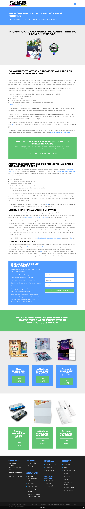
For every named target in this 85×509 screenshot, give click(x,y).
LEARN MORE (18, 379)
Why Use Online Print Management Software (34, 489)
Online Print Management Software (36, 217)
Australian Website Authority (62, 504)
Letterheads (50, 470)
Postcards (67, 476)
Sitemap (30, 466)
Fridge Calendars (69, 470)
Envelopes (49, 467)
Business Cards (51, 464)
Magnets (66, 473)
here (13, 124)
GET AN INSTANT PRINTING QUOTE (42, 154)
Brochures (67, 464)
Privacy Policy (32, 463)
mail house (28, 247)
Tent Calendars (68, 490)
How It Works (32, 484)
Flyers (65, 467)
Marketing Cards (69, 487)
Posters (66, 479)
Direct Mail (49, 486)
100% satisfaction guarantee (19, 105)
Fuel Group (42, 247)
